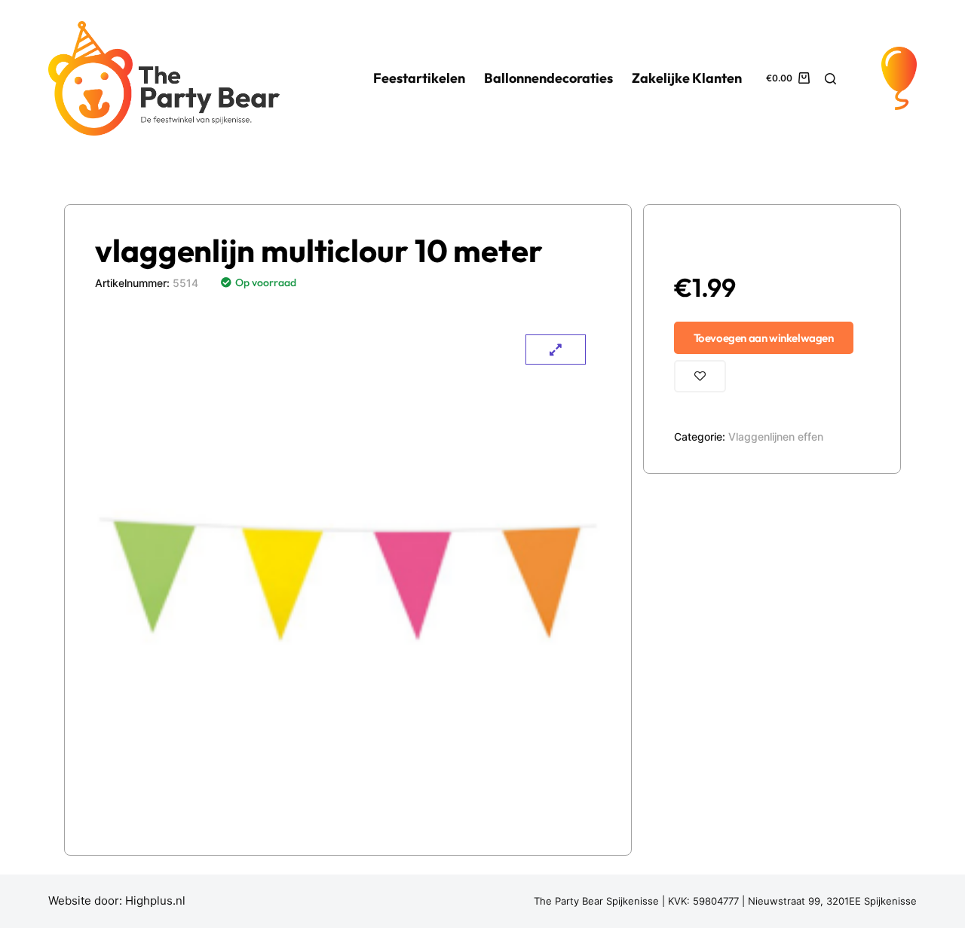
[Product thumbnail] (555, 349)
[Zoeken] (830, 78)
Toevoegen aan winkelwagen (764, 338)
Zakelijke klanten (687, 78)
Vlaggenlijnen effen (775, 436)
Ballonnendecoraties (548, 78)
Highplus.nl (155, 900)
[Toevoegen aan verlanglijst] (700, 376)
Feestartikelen (419, 78)
